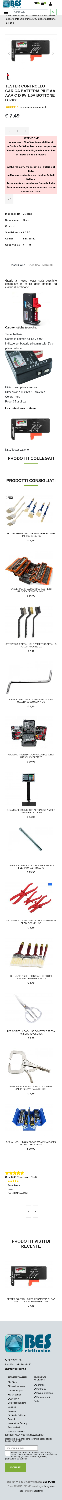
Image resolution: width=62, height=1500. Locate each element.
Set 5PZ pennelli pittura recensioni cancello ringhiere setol (31, 977)
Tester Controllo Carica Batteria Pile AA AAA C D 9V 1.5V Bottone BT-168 (31, 1300)
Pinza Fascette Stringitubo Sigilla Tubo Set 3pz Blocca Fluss (31, 921)
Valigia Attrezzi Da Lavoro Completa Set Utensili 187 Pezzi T (31, 756)
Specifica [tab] (34, 265)
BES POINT (49, 1482)
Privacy (48, 1452)
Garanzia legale (15, 1390)
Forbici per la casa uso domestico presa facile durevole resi (31, 1032)
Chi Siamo (13, 1382)
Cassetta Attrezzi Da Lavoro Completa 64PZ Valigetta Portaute (31, 1143)
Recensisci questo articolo (33, 107)
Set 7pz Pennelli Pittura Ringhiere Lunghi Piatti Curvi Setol (31, 534)
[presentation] (28, 1212)
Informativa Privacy (17, 1423)
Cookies (12, 1407)
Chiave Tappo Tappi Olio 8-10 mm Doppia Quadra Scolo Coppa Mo (31, 700)
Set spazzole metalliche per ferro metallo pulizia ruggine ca (31, 645)
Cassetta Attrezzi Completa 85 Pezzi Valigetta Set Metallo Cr (31, 590)
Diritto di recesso (16, 1386)
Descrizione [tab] (17, 265)
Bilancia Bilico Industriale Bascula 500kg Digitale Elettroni (31, 811)
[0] (36, 3)
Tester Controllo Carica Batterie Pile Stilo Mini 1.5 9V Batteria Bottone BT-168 (31, 18)
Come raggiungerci (17, 1402)
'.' (6, 1262)
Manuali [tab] (47, 265)
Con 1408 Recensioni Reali (21, 1177)
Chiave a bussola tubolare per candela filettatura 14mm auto (31, 866)
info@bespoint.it (17, 1368)
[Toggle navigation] (6, 12)
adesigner (38, 1490)
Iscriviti (15, 1467)
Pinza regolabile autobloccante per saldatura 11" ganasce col (31, 1087)
